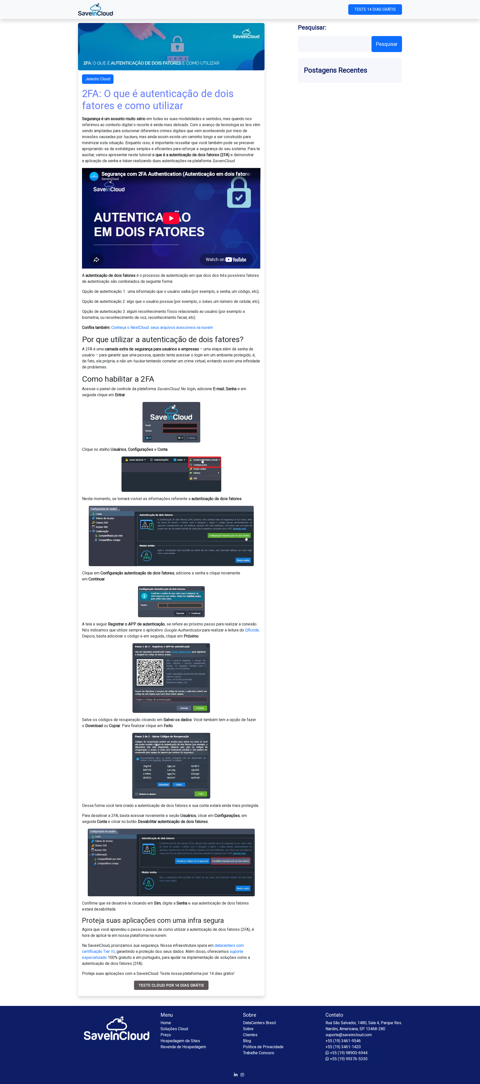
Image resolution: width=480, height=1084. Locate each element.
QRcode (252, 630)
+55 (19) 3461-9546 (343, 1040)
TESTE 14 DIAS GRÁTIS (375, 9)
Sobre (248, 1028)
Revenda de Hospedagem (183, 1046)
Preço (165, 1034)
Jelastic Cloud (97, 79)
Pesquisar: (312, 27)
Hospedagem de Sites (180, 1040)
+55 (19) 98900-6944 (348, 1052)
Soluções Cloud (174, 1028)
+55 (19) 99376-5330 (348, 1058)
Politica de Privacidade (263, 1046)
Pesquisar (387, 44)
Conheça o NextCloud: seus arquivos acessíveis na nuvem (162, 327)
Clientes (250, 1034)
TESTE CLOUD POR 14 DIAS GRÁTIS (171, 985)
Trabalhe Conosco (258, 1052)
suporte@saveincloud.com (349, 1034)
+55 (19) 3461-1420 (343, 1046)
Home (165, 1022)
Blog (247, 1040)
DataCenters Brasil (259, 1022)
